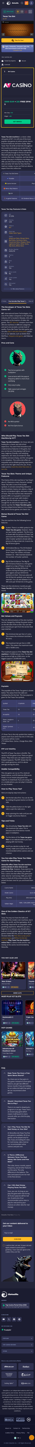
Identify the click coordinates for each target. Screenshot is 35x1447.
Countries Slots (14, 242)
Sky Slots (12, 246)
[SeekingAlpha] (9, 1383)
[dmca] (9, 1419)
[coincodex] (26, 1383)
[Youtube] (3, 1319)
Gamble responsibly (8, 1408)
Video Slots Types (15, 233)
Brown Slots (24, 238)
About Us (8, 1428)
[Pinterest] (19, 1319)
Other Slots (24, 244)
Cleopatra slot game (16, 336)
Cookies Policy (9, 1433)
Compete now (17, 50)
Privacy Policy (20, 1433)
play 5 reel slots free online (17, 331)
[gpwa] (20, 1419)
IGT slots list (14, 322)
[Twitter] (9, 1319)
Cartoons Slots (21, 240)
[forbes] (26, 1366)
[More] (31, 1437)
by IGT (5, 18)
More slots (17, 993)
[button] (9, 987)
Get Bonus (17, 122)
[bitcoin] (9, 1366)
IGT (10, 227)
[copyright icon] (26, 1374)
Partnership (26, 1428)
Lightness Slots (14, 244)
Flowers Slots (25, 242)
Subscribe (17, 1239)
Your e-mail (8, 1233)
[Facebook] (14, 1319)
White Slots (20, 246)
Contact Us (16, 1428)
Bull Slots (12, 240)
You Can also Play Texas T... (17, 301)
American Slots (14, 238)
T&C (28, 1433)
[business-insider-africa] (9, 1374)
